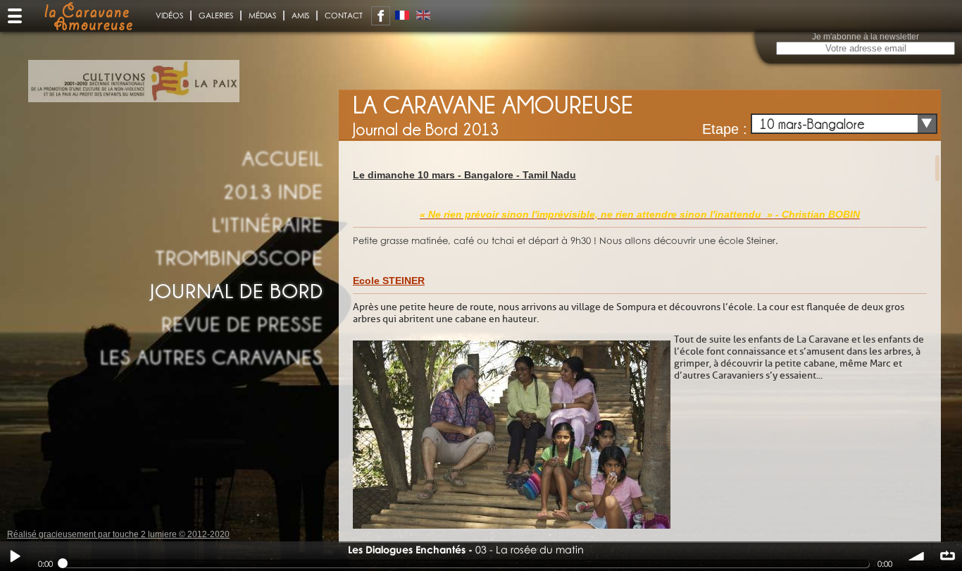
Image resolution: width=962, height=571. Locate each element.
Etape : (724, 129)
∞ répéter (947, 556)
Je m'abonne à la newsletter (865, 37)
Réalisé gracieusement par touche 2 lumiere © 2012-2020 (118, 534)
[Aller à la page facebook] (380, 15)
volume (917, 556)
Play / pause (15, 556)
